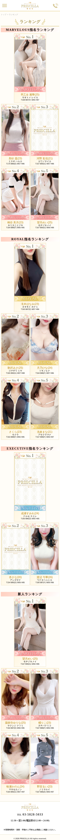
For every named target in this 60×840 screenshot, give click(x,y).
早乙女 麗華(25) (30, 94)
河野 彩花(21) (45, 158)
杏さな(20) (15, 577)
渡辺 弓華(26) (45, 577)
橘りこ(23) (44, 722)
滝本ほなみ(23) (30, 304)
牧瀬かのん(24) (15, 786)
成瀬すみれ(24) (30, 513)
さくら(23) (15, 432)
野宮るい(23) (44, 786)
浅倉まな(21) (44, 432)
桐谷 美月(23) (15, 222)
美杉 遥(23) (15, 158)
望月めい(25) (44, 222)
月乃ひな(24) (44, 368)
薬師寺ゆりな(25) (15, 722)
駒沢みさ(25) (15, 368)
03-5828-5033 (32, 814)
